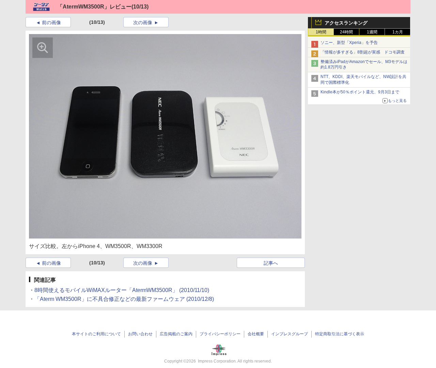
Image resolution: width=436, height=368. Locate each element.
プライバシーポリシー (220, 334)
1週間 (372, 32)
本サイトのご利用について (96, 334)
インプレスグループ (289, 334)
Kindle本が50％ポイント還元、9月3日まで (360, 92)
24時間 (346, 32)
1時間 (321, 32)
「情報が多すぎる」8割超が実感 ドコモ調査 (363, 52)
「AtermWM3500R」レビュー (94, 7)
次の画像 (142, 22)
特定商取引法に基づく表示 (339, 334)
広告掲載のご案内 (176, 334)
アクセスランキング (346, 23)
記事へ (271, 263)
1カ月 (397, 32)
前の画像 (51, 22)
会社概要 (256, 334)
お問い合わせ (140, 334)
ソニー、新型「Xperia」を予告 (349, 42)
